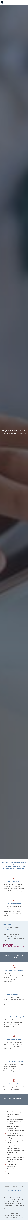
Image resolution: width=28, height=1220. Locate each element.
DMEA (7, 930)
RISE (10, 938)
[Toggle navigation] (24, 2)
